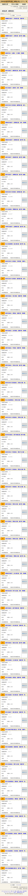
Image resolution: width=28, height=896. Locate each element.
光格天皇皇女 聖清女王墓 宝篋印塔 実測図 (16, 538)
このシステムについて (5, 891)
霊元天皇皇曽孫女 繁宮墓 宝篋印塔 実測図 (16, 781)
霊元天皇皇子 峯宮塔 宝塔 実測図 (14, 87)
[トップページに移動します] (13, 2)
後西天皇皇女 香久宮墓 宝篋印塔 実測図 (15, 296)
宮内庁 (15, 892)
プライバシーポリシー (8, 892)
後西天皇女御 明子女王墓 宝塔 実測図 (15, 590)
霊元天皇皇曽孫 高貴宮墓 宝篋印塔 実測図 (16, 746)
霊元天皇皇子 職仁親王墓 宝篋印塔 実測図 (16, 712)
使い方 (12, 891)
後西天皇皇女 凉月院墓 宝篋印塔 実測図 (15, 330)
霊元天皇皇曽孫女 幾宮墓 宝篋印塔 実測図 (16, 798)
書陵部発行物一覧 (20, 892)
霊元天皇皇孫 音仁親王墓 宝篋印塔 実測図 (16, 694)
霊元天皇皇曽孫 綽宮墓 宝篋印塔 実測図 (15, 833)
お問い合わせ (19, 891)
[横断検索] (26, 1)
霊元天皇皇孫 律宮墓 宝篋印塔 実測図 (15, 677)
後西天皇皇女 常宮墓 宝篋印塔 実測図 (15, 348)
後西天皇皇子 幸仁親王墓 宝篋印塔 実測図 (16, 625)
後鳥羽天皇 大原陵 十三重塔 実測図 (14, 53)
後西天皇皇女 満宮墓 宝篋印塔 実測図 (15, 313)
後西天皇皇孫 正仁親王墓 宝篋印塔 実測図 (16, 660)
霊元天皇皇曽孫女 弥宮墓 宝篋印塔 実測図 (16, 816)
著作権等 (25, 891)
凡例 (15, 891)
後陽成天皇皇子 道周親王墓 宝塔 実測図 (15, 122)
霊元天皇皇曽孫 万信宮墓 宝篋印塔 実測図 (16, 850)
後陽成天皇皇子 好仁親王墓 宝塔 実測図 (15, 573)
